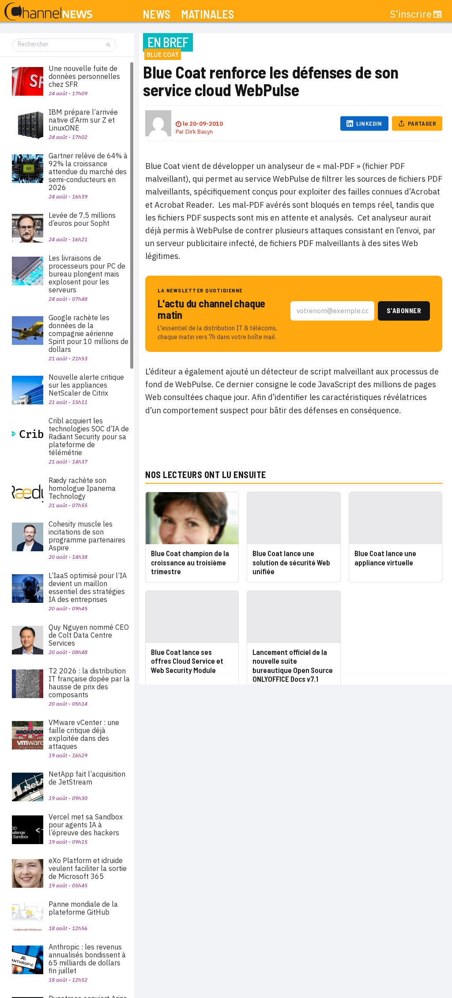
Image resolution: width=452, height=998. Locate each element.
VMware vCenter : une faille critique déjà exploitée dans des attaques (84, 734)
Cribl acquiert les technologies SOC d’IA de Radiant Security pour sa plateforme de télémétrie (89, 436)
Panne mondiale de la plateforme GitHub (83, 908)
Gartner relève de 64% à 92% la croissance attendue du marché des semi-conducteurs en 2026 (88, 171)
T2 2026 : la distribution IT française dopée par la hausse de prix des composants (89, 682)
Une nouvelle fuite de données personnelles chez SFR (84, 76)
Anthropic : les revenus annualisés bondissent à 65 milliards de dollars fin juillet (87, 958)
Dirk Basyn (199, 131)
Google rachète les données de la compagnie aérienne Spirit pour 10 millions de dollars (88, 333)
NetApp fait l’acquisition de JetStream (87, 778)
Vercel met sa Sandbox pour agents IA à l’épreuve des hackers (86, 824)
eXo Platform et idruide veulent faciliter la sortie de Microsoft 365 (88, 868)
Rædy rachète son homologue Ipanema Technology (82, 488)
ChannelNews (48, 12)
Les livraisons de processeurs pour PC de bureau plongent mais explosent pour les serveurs (87, 274)
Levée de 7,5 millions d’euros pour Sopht (82, 219)
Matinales (207, 14)
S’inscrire (411, 14)
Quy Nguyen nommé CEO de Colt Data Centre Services (89, 635)
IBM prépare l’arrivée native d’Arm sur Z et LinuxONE (83, 120)
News (156, 14)
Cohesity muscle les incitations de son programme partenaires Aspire (87, 536)
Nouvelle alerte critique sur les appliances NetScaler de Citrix (86, 385)
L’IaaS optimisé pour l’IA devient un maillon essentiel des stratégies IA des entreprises (88, 587)
